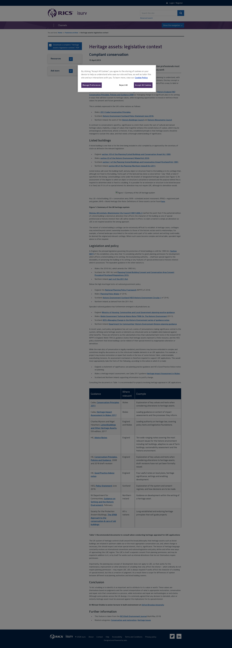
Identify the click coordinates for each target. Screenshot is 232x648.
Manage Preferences (92, 85)
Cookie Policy (141, 77)
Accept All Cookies (143, 85)
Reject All (123, 85)
